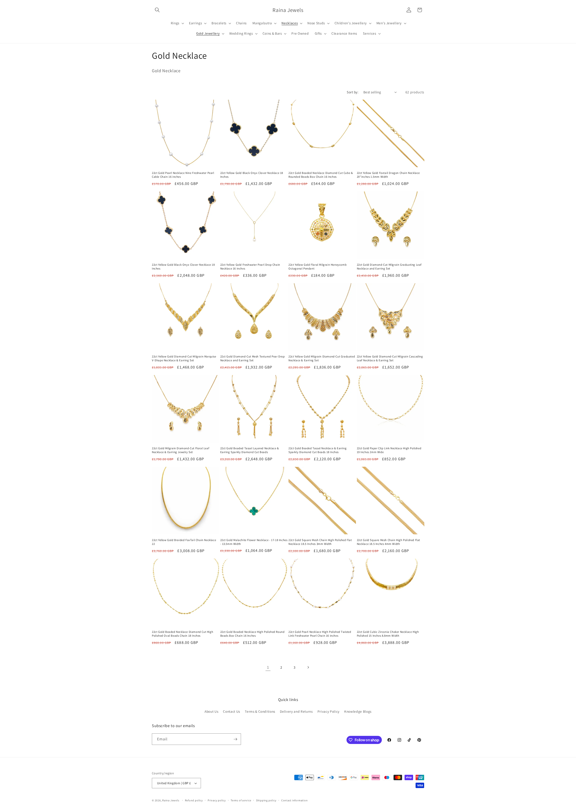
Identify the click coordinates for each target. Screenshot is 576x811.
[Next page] (308, 667)
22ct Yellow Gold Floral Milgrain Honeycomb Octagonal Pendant (317, 266)
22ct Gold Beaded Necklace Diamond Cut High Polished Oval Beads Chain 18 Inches (182, 634)
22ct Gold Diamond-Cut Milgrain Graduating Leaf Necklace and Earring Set (389, 266)
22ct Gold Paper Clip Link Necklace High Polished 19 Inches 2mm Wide (389, 450)
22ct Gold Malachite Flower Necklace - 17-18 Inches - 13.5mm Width (254, 542)
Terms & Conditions (260, 711)
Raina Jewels (170, 800)
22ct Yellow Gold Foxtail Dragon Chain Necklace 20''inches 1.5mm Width (388, 175)
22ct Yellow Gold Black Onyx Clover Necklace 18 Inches (251, 175)
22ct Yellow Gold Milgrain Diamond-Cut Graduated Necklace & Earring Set (321, 358)
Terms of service (241, 800)
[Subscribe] (235, 739)
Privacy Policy (328, 711)
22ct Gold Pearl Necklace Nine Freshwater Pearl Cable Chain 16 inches (183, 175)
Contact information (294, 800)
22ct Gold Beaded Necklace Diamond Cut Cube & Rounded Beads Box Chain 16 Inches (320, 175)
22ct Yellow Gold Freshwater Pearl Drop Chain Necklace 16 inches (250, 266)
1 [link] (268, 667)
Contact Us (231, 711)
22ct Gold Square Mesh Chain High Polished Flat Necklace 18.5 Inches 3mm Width (320, 542)
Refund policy (194, 800)
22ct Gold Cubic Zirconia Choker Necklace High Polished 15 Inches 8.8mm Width (388, 634)
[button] (157, 9)
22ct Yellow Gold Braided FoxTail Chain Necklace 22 (184, 542)
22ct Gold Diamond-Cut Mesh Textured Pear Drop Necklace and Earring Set (252, 358)
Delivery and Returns (296, 711)
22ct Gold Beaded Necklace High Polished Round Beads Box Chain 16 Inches (252, 634)
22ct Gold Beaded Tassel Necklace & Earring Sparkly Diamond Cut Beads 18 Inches (317, 450)
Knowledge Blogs (357, 711)
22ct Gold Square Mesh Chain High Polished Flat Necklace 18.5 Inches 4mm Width (388, 542)
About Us (211, 711)
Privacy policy (217, 800)
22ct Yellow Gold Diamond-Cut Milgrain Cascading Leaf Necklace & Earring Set (390, 358)
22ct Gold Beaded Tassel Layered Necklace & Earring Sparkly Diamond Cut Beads (249, 450)
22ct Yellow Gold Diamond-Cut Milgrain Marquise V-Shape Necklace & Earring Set (184, 358)
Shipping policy (266, 800)
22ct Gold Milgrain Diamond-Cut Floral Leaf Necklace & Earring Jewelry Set (180, 450)
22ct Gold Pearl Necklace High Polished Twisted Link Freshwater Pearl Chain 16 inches (319, 634)
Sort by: (352, 92)
